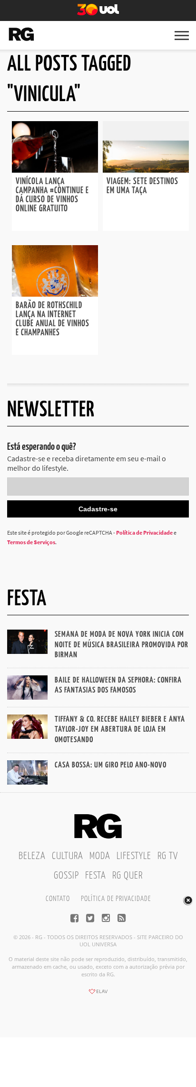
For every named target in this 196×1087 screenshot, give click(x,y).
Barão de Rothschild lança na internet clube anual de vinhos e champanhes (52, 319)
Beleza (32, 856)
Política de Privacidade (144, 532)
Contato (58, 898)
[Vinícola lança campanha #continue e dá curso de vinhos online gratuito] (55, 170)
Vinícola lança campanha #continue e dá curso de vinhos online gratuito (52, 195)
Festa (95, 875)
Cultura (67, 856)
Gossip (66, 875)
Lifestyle (134, 856)
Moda (99, 856)
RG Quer (127, 875)
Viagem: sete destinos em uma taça (142, 186)
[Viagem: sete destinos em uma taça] (146, 170)
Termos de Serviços (31, 542)
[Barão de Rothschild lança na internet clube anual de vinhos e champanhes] (55, 294)
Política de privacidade (116, 898)
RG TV (167, 856)
